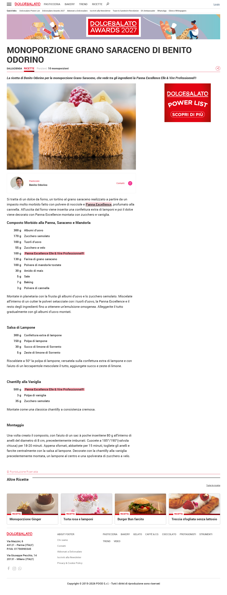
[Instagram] (15, 568)
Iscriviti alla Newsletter (100, 10)
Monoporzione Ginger (25, 519)
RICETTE (97, 4)
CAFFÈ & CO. (152, 534)
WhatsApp (161, 10)
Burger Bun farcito (131, 519)
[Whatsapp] (20, 568)
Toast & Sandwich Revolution (126, 10)
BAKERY (70, 4)
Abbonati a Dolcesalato (77, 10)
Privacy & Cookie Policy (69, 563)
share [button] (218, 68)
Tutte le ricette (213, 485)
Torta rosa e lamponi (78, 519)
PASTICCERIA (52, 4)
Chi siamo (62, 539)
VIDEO (117, 541)
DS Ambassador (148, 10)
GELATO (137, 534)
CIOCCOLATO (169, 534)
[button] (9, 4)
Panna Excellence (98, 204)
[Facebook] (9, 568)
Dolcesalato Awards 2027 (53, 10)
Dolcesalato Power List (29, 10)
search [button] (107, 4)
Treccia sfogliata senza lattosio (194, 519)
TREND (83, 4)
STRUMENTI (205, 534)
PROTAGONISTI (188, 534)
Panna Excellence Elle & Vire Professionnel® (54, 253)
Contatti (61, 545)
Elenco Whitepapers (177, 10)
